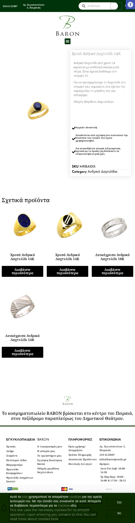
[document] (67, 261)
